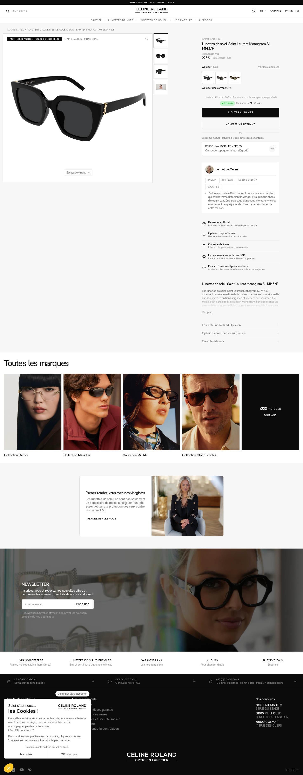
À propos (205, 20)
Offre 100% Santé (84, 724)
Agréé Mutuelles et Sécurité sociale (96, 719)
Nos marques (183, 20)
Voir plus (207, 312)
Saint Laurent (30, 29)
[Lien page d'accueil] (151, 10)
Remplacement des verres (89, 714)
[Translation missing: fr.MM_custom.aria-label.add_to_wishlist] (147, 39)
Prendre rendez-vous (101, 518)
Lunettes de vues (120, 20)
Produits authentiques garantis (92, 709)
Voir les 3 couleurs (268, 66)
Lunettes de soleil (154, 20)
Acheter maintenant (240, 124)
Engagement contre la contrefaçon (95, 728)
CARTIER (96, 20)
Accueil (12, 29)
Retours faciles (82, 705)
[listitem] (50, 681)
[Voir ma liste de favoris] (254, 11)
